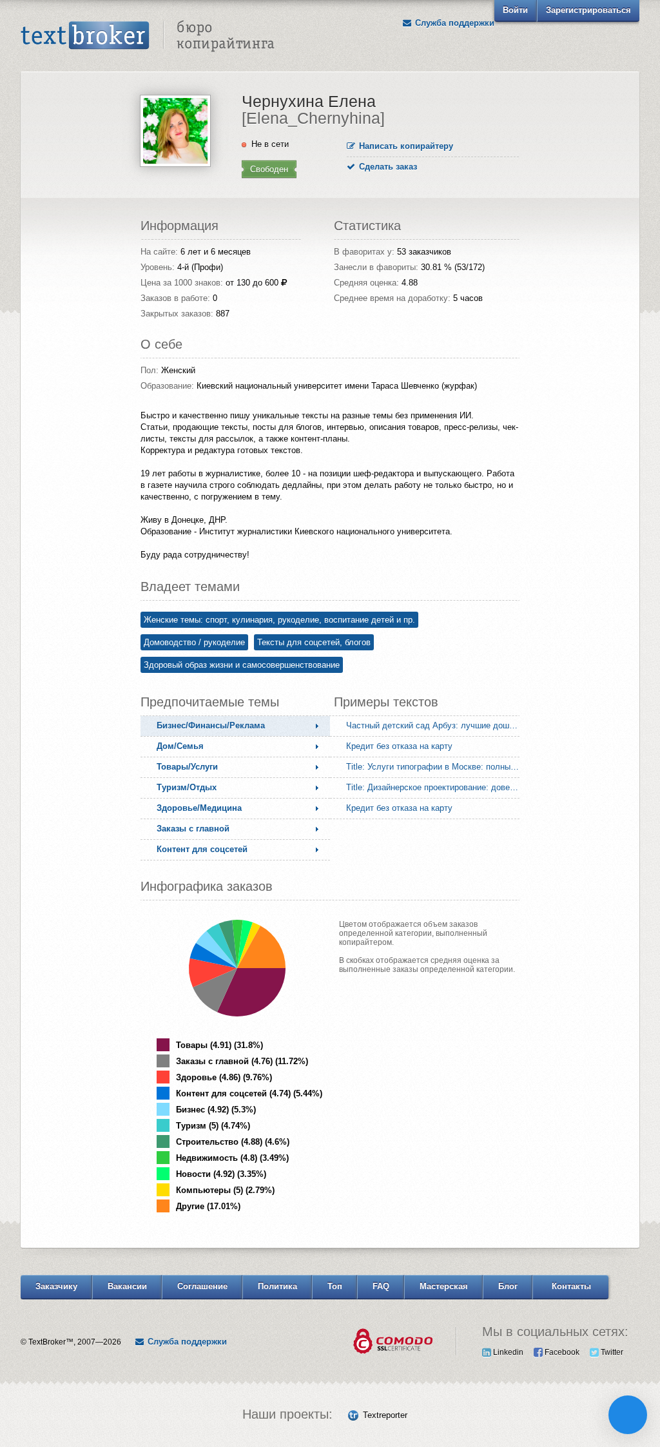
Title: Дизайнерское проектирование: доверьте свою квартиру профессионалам (435, 787)
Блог (508, 1286)
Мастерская (444, 1286)
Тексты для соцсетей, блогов (314, 642)
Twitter (611, 1352)
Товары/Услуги (187, 767)
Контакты (571, 1286)
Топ (334, 1286)
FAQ (381, 1286)
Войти (515, 10)
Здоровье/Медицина (199, 808)
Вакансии (127, 1286)
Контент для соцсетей (202, 849)
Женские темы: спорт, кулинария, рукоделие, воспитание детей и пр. (279, 620)
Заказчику (56, 1286)
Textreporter (385, 1415)
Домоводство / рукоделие (194, 642)
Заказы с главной (193, 828)
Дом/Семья (180, 746)
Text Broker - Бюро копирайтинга (148, 36)
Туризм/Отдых (187, 787)
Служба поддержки (453, 23)
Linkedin (507, 1352)
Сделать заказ (386, 166)
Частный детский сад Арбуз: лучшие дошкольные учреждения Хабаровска (435, 725)
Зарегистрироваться (588, 10)
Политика (277, 1286)
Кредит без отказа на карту (399, 746)
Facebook (561, 1352)
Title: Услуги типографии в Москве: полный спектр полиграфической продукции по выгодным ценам (435, 767)
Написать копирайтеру (404, 146)
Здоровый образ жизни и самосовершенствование (242, 665)
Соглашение (202, 1286)
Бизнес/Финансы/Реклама (211, 725)
